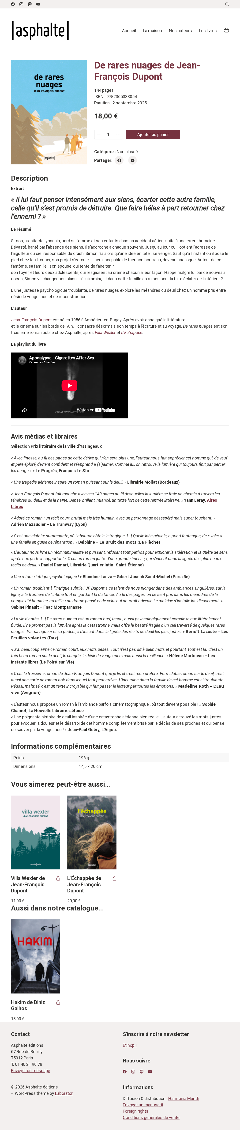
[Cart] (226, 31)
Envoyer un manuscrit (143, 1104)
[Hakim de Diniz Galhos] (35, 956)
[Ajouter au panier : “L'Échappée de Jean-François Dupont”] (114, 878)
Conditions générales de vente (151, 1117)
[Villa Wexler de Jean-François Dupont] (35, 832)
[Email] (132, 160)
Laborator (64, 1093)
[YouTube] (38, 4)
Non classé (127, 151)
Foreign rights (135, 1111)
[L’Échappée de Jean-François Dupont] (91, 832)
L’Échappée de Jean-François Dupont (84, 884)
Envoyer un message (30, 1070)
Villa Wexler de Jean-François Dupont (28, 884)
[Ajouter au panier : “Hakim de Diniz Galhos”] (58, 1002)
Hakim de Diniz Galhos (28, 1005)
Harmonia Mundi (183, 1098)
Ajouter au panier (153, 134)
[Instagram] (21, 4)
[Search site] (227, 4)
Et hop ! (130, 1045)
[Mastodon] (30, 4)
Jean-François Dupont (31, 319)
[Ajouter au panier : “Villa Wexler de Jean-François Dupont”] (58, 878)
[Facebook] (13, 4)
